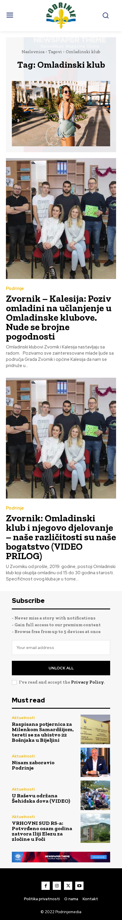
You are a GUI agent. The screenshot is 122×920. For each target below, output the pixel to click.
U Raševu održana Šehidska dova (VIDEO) (41, 798)
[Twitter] (68, 886)
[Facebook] (45, 886)
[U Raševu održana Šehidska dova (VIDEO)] (95, 795)
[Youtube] (79, 886)
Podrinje (15, 288)
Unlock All (61, 668)
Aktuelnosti (23, 718)
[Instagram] (57, 886)
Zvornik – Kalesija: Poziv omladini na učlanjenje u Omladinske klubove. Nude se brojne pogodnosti (58, 317)
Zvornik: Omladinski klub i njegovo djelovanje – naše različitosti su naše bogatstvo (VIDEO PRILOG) (61, 537)
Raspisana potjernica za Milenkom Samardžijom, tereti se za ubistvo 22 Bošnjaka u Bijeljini (43, 732)
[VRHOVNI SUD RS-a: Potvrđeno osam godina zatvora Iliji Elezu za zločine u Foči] (95, 828)
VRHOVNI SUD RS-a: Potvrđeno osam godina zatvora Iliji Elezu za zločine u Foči (42, 831)
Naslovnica (33, 51)
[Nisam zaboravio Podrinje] (95, 762)
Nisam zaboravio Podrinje (33, 765)
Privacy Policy (87, 682)
